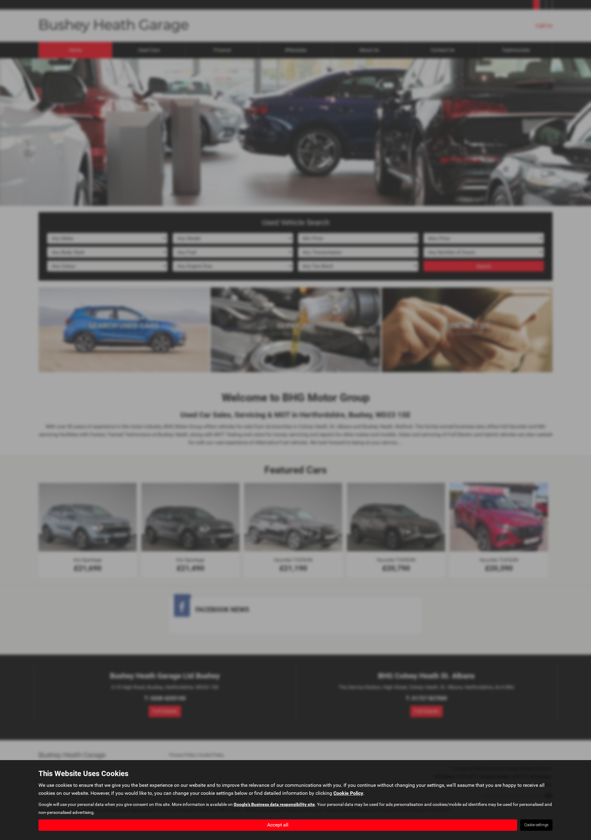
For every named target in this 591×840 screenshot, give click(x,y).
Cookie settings (536, 825)
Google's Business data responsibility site (274, 804)
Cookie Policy (348, 793)
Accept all (277, 825)
